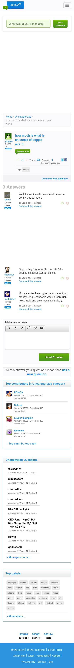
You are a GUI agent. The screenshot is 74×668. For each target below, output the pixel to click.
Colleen (18, 405)
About (31, 655)
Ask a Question (60, 24)
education (30, 597)
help (20, 592)
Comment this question (55, 178)
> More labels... (15, 616)
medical (49, 603)
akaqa (21, 603)
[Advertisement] (37, 75)
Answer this (23, 151)
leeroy (7, 199)
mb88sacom (15, 479)
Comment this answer (30, 206)
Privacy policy (28, 661)
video (55, 592)
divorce (11, 603)
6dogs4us (9, 274)
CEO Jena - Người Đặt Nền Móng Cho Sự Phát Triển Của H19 (22, 523)
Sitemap (42, 661)
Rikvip (12, 536)
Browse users (18, 649)
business (43, 597)
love (35, 587)
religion (19, 587)
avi (40, 603)
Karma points (43, 655)
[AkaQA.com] (13, 5)
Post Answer (54, 357)
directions (45, 587)
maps (19, 597)
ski (60, 597)
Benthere (19, 430)
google (46, 592)
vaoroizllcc (15, 489)
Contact (56, 655)
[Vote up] (18, 159)
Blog (50, 661)
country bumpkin (23, 417)
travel (56, 587)
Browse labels (55, 649)
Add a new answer (16, 322)
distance (31, 603)
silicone (11, 592)
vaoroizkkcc (15, 499)
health (44, 582)
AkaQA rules (19, 655)
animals (34, 582)
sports (59, 603)
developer (12, 582)
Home (9, 116)
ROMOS (18, 392)
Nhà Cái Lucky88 (18, 509)
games (23, 582)
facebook (55, 582)
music (28, 592)
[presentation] (9, 328)
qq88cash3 (15, 547)
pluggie (9, 141)
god (27, 587)
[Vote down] (26, 159)
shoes (10, 597)
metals (26, 169)
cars (37, 592)
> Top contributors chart (21, 443)
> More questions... (18, 557)
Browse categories (36, 649)
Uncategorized (23, 116)
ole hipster (9, 298)
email (53, 597)
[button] (8, 328)
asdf (9, 587)
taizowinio (14, 468)
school (10, 608)
